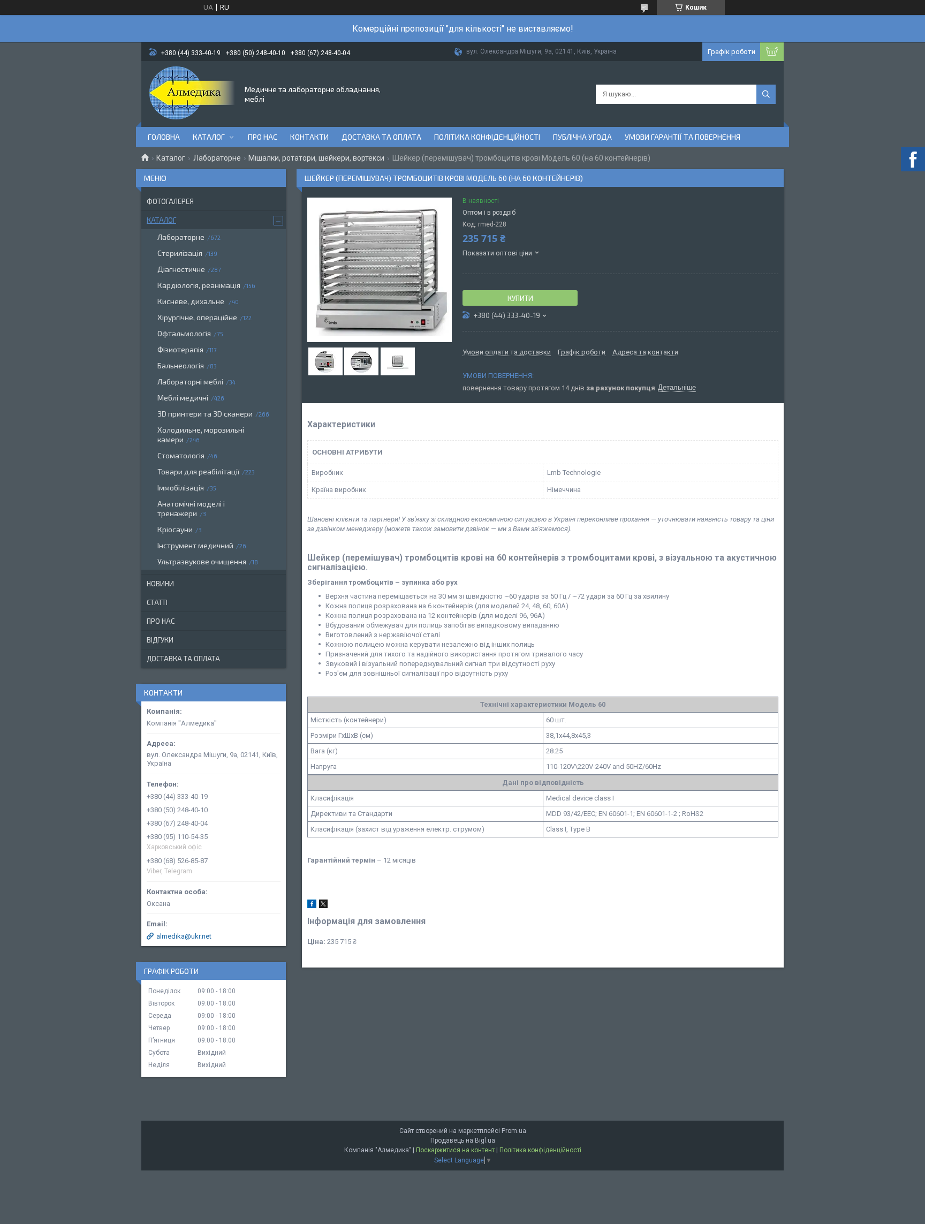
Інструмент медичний (195, 545)
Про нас (262, 136)
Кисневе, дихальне (191, 301)
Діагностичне (181, 269)
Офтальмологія (184, 333)
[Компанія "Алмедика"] (192, 93)
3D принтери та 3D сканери (205, 413)
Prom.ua (514, 1131)
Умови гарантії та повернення (682, 136)
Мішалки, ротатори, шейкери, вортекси (316, 158)
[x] (323, 906)
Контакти (309, 136)
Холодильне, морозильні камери (200, 434)
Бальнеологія (180, 365)
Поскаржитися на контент (455, 1150)
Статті (157, 602)
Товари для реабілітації (198, 471)
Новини (160, 583)
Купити (520, 298)
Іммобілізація (180, 487)
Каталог (209, 136)
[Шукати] (766, 94)
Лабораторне (217, 158)
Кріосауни (175, 529)
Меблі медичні (182, 397)
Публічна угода (582, 136)
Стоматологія (180, 455)
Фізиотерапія (180, 349)
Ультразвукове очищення (201, 561)
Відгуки (160, 640)
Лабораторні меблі (190, 381)
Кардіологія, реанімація (198, 285)
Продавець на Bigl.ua (462, 1140)
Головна (164, 136)
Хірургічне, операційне (197, 317)
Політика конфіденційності (487, 136)
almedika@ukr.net (183, 936)
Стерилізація (179, 253)
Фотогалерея (170, 201)
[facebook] (311, 906)
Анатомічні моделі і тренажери (191, 508)
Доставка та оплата (381, 136)
